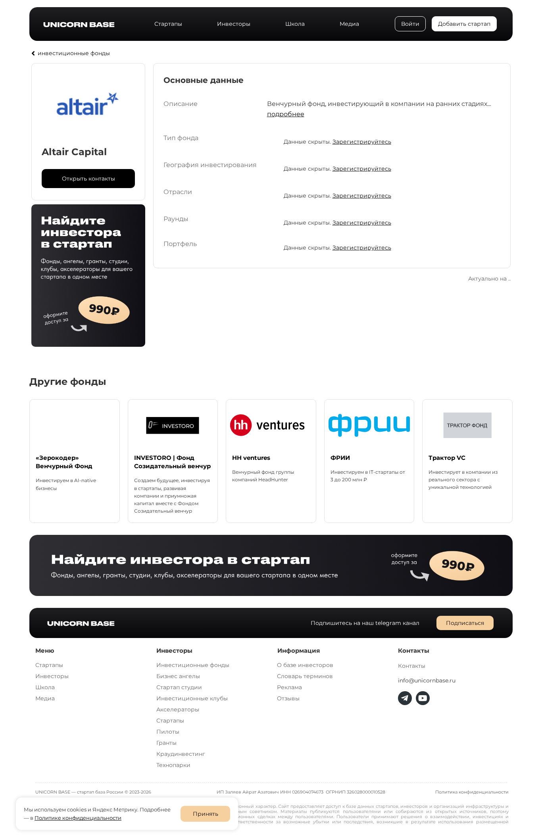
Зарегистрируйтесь (362, 141)
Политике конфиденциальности (78, 818)
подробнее (285, 114)
